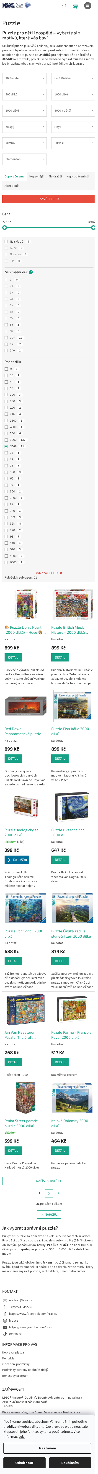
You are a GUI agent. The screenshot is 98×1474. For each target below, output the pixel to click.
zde (22, 1436)
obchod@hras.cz (20, 1300)
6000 (16, 562)
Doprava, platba (13, 1352)
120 (15, 530)
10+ (16, 338)
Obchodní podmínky (16, 1364)
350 (15, 472)
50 (14, 382)
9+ (14, 331)
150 (15, 401)
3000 (16, 498)
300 (15, 491)
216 (15, 414)
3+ (14, 292)
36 (14, 466)
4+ (14, 299)
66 (14, 478)
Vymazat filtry (47, 573)
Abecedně (12, 186)
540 (15, 543)
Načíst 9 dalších (49, 1181)
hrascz (13, 1320)
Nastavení (47, 1448)
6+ (14, 312)
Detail (13, 657)
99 (14, 536)
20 (14, 375)
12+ (15, 344)
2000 (17, 446)
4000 (16, 427)
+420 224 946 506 (20, 1307)
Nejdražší (55, 176)
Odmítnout (24, 1462)
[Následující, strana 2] (49, 1193)
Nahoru (51, 1214)
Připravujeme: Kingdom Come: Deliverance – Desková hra (41, 1412)
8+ (14, 325)
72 (14, 485)
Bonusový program (15, 1376)
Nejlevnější (36, 176)
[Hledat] (63, 5)
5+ (14, 305)
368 (15, 523)
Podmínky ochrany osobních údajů (25, 1370)
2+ (14, 286)
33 (14, 453)
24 (14, 459)
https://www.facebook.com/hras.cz (33, 1314)
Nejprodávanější (78, 176)
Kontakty (8, 1358)
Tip (15, 261)
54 (14, 388)
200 (15, 407)
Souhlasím (70, 1462)
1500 (16, 420)
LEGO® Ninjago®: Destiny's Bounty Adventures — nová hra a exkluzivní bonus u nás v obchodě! (42, 1400)
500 (15, 433)
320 (15, 511)
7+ (14, 318)
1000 (18, 440)
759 (15, 517)
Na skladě (19, 241)
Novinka (18, 254)
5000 (16, 556)
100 (15, 394)
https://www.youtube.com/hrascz (32, 1327)
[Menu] (87, 5)
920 (15, 549)
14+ (15, 350)
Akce (16, 248)
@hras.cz (15, 1334)
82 (14, 504)
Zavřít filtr (49, 199)
